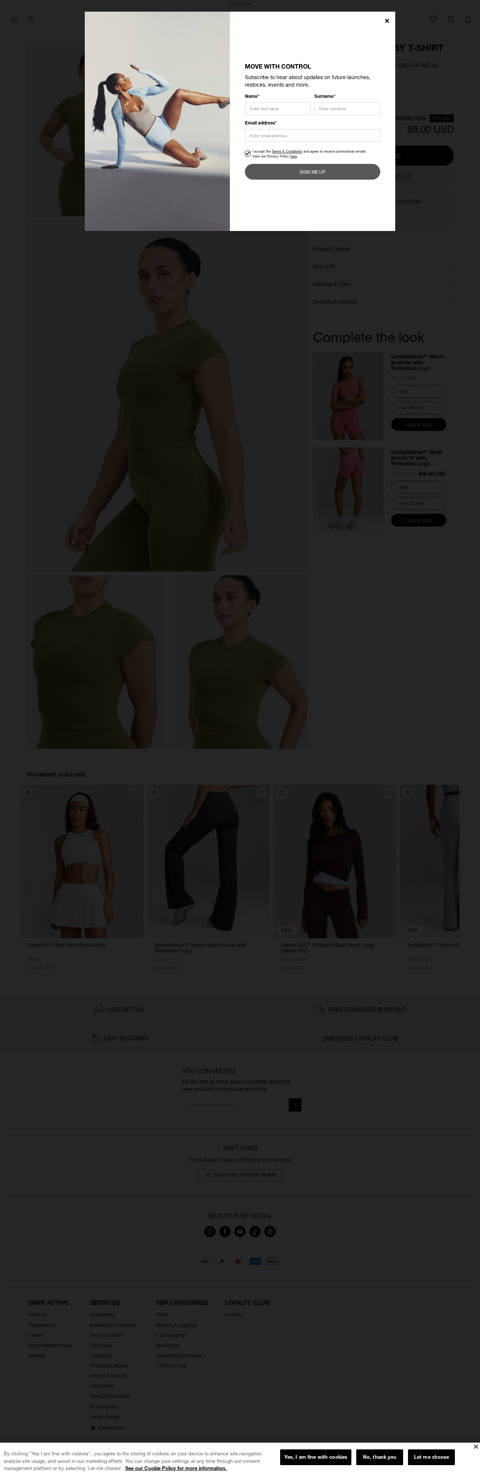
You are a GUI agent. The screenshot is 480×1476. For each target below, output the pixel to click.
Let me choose (431, 1457)
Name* (252, 96)
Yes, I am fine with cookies (316, 1457)
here (293, 156)
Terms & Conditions (287, 151)
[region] (240, 1459)
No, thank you (380, 1457)
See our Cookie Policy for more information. (176, 1468)
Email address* (261, 123)
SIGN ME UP (313, 172)
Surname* (325, 96)
